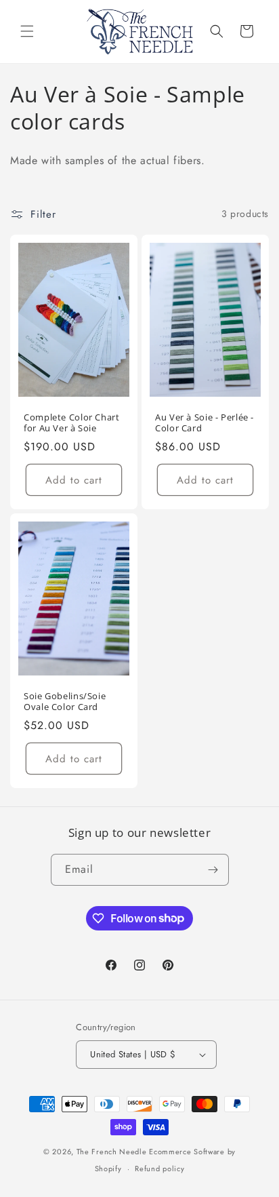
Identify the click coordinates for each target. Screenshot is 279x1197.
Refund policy (159, 1168)
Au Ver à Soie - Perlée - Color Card (204, 422)
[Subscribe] (213, 870)
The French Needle (112, 1151)
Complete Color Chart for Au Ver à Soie (72, 423)
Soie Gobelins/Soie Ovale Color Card (65, 702)
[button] (27, 31)
